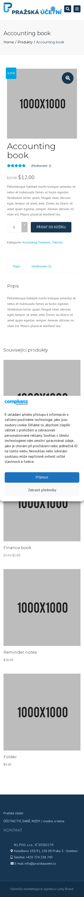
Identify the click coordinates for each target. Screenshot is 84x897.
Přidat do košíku (51, 227)
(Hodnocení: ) (41, 166)
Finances (44, 242)
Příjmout (42, 477)
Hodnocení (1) (41, 266)
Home (9, 42)
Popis (16, 266)
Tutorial (57, 242)
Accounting (29, 242)
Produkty (25, 42)
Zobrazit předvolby (42, 490)
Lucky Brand (65, 889)
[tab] (16, 266)
